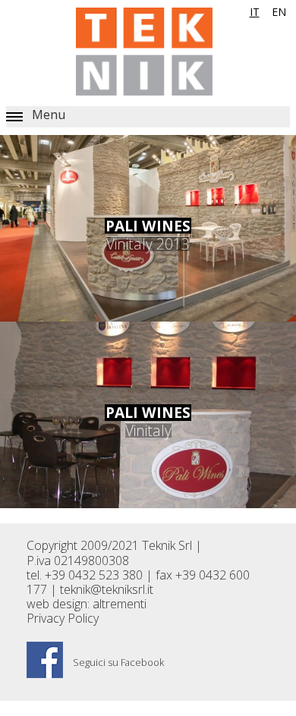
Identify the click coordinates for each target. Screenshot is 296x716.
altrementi (119, 603)
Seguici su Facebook (117, 662)
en (279, 12)
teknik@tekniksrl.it (106, 589)
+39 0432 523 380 (94, 575)
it (255, 12)
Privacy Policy (63, 618)
